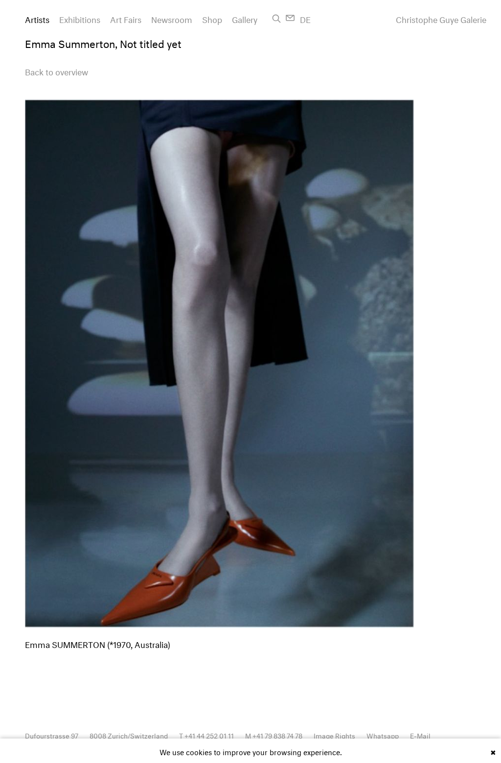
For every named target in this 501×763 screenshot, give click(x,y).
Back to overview (56, 70)
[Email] (290, 18)
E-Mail (420, 735)
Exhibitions (79, 18)
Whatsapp (382, 735)
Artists (37, 18)
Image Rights (334, 735)
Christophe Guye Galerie (441, 19)
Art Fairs (125, 18)
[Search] (276, 18)
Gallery (244, 18)
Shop (212, 18)
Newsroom (171, 18)
